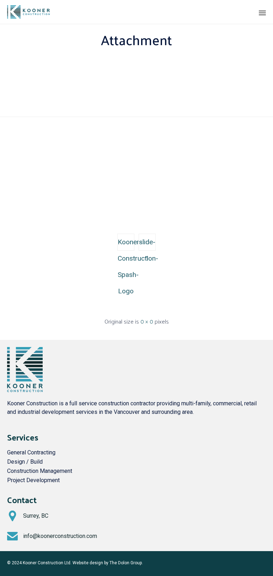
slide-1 (147, 244)
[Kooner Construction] (28, 11)
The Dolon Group (125, 562)
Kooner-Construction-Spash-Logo (126, 244)
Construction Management (39, 471)
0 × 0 (146, 321)
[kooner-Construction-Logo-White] (136, 208)
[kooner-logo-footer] (25, 390)
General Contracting (31, 452)
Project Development (33, 480)
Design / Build (25, 461)
